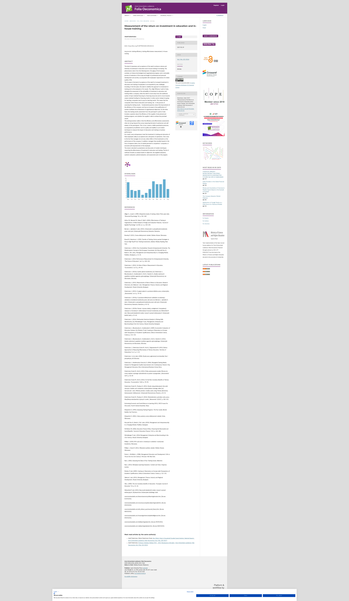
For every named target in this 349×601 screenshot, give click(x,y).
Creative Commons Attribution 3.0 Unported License (185, 85)
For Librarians (206, 223)
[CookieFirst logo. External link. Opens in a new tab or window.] (54, 593)
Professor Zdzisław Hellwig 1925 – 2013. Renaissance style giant (156, 543)
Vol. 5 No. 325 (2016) (143, 21)
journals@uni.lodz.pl (140, 573)
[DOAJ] (208, 62)
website (145, 568)
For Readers (206, 218)
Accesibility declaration (131, 576)
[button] (56, 592)
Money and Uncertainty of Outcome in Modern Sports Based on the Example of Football (213, 189)
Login (222, 5)
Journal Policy (166, 15)
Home (126, 21)
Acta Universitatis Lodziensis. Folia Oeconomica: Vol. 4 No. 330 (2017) (147, 540)
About (127, 15)
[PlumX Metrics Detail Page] (127, 164)
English (205, 25)
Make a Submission (210, 36)
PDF (179, 37)
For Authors (152, 15)
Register (216, 5)
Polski (204, 28)
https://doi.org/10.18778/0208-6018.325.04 (141, 46)
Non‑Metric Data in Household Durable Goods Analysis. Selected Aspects (173, 538)
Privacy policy (190, 591)
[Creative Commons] (216, 62)
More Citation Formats (183, 114)
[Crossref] (210, 76)
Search (220, 15)
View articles (138, 15)
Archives (133, 21)
